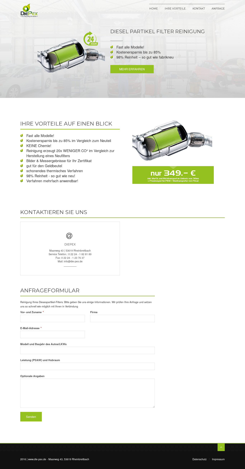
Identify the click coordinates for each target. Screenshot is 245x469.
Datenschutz (199, 459)
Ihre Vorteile (175, 8)
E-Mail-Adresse (31, 328)
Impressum (218, 459)
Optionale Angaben (32, 376)
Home (153, 8)
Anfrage (218, 8)
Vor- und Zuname (32, 312)
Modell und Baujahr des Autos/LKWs (43, 344)
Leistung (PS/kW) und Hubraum (40, 360)
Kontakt (198, 8)
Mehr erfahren (132, 69)
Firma (93, 312)
